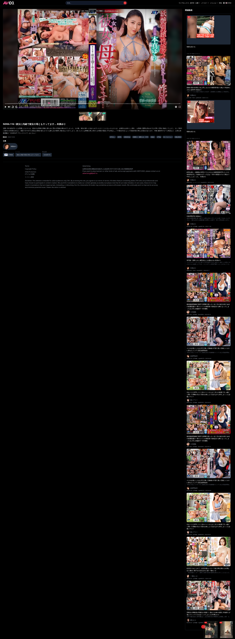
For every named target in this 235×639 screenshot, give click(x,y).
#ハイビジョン (168, 137)
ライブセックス (184, 3)
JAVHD (192, 3)
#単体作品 (127, 137)
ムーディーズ (196, 182)
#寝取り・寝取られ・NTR (140, 137)
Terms (27, 166)
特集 (220, 3)
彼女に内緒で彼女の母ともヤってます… (28, 155)
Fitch (193, 98)
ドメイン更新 (29, 177)
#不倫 (159, 137)
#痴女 (152, 137)
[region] (92, 59)
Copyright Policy (30, 169)
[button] (5, 107)
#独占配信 (178, 137)
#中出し (112, 137)
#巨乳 (119, 137)
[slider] (92, 104)
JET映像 (195, 226)
